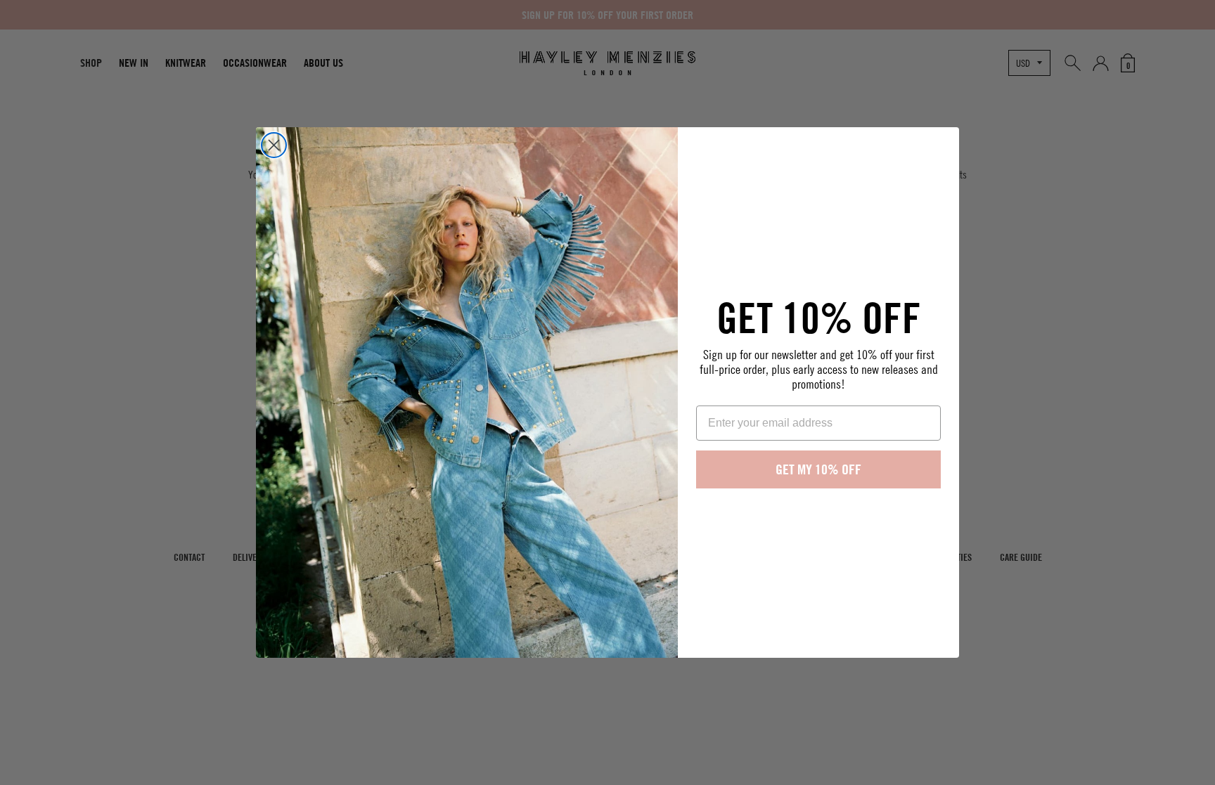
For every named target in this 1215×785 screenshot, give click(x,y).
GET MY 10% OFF (818, 469)
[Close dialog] (274, 145)
